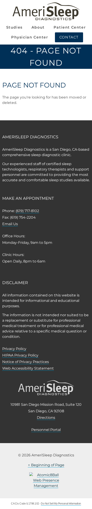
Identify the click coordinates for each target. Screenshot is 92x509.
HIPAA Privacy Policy (20, 355)
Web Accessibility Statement (28, 368)
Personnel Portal (46, 430)
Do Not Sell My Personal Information (61, 503)
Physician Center (29, 37)
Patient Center (70, 27)
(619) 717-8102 (27, 211)
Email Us (10, 224)
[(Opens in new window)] (46, 480)
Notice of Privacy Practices (25, 362)
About (38, 27)
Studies (14, 27)
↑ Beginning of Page (46, 465)
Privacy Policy (14, 349)
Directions (46, 417)
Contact (69, 37)
